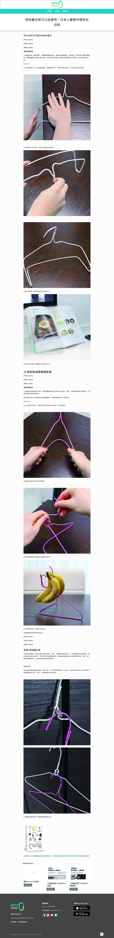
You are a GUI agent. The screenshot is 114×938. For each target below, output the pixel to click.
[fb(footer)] (44, 916)
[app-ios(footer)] (82, 910)
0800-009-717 (56, 910)
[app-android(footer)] (82, 916)
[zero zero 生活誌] (57, 4)
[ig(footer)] (48, 916)
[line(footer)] (56, 916)
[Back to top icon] (101, 934)
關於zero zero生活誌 (31, 881)
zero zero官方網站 (48, 906)
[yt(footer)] (52, 916)
